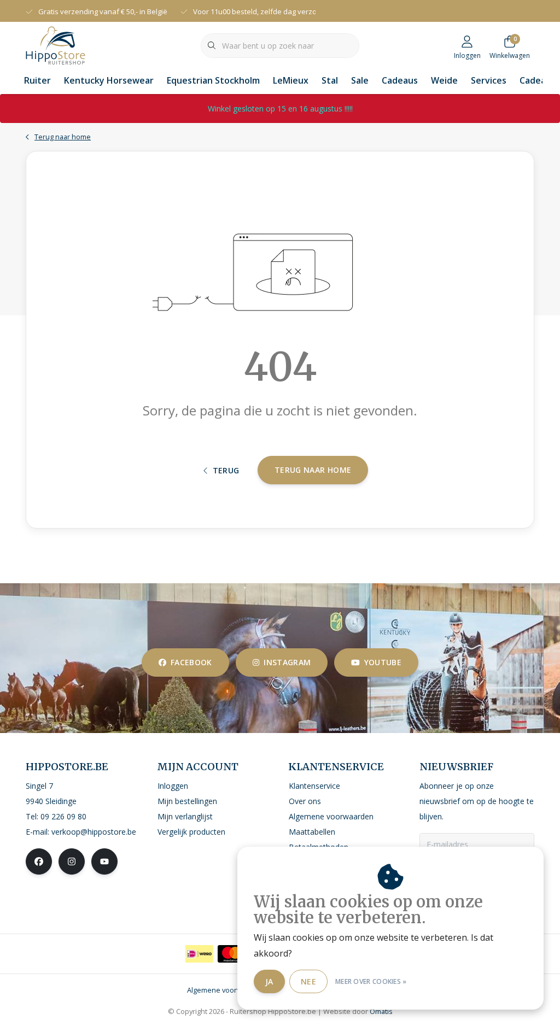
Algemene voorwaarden (226, 990)
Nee (308, 981)
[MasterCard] (232, 954)
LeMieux (290, 80)
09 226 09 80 (63, 816)
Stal (330, 80)
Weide (444, 80)
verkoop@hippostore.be (93, 831)
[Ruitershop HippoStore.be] (55, 44)
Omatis (381, 1011)
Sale (360, 80)
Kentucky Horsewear (109, 80)
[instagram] (72, 861)
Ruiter (37, 80)
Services (488, 80)
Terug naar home (313, 470)
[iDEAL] (199, 954)
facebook (191, 662)
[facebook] (39, 861)
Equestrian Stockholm (213, 80)
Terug (226, 470)
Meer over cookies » (371, 981)
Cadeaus (400, 80)
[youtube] (104, 861)
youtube (382, 662)
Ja (269, 981)
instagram (287, 662)
